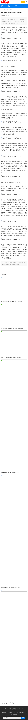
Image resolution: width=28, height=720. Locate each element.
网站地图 (14, 709)
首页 (2, 5)
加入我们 (14, 708)
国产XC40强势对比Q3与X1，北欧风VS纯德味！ (13, 328)
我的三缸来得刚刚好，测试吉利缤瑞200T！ (11, 472)
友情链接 (23, 708)
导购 (16, 5)
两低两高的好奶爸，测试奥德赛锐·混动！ (11, 587)
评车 (23, 5)
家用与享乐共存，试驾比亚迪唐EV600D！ (11, 703)
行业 (2, 6)
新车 (9, 5)
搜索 (23, 718)
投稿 (23, 1)
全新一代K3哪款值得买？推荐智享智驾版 (11, 357)
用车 (9, 6)
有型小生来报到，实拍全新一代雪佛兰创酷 (11, 301)
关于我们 (4, 708)
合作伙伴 (19, 708)
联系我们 (9, 708)
